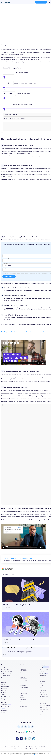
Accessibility (42, 746)
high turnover (7, 511)
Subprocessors (32, 746)
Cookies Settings (34, 748)
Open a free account (41, 2)
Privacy (19, 746)
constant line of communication (13, 174)
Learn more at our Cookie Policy (33, 754)
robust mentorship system (38, 377)
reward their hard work (11, 398)
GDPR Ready (12, 746)
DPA (6, 746)
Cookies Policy (24, 748)
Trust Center (15, 748)
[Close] (48, 753)
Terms (25, 746)
